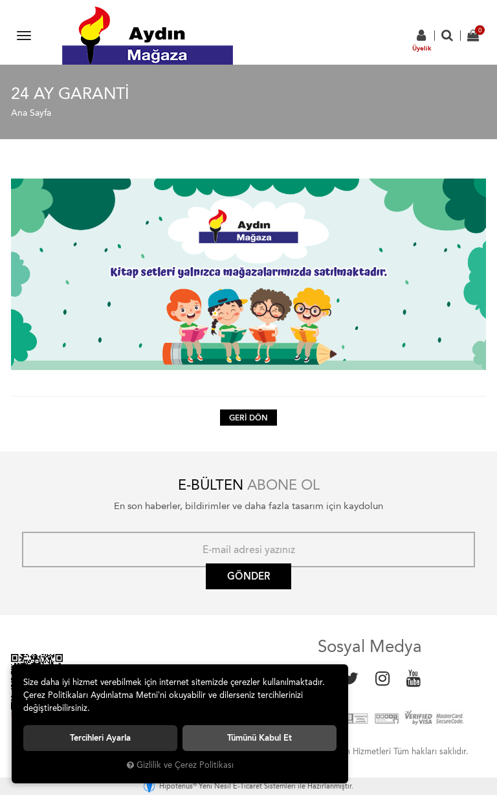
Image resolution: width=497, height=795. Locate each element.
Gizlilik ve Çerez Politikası (185, 765)
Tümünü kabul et (259, 738)
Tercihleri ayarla (100, 738)
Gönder (248, 576)
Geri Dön (248, 417)
